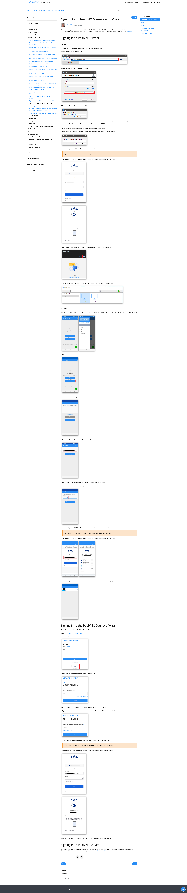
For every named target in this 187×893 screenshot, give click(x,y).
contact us (129, 31)
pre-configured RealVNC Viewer (99, 122)
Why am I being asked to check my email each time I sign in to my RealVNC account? (43, 109)
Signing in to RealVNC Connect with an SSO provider (41, 97)
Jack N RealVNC (70, 24)
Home (31, 17)
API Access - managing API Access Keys (39, 51)
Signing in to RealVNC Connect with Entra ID (41, 101)
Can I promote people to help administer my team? (43, 58)
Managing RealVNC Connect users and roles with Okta (42, 93)
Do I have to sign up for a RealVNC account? (41, 64)
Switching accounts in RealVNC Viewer (39, 106)
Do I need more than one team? (38, 66)
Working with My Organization (37, 80)
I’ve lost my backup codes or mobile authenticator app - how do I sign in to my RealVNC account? (43, 84)
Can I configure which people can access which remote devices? (42, 55)
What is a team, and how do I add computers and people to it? (42, 43)
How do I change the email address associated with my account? (43, 70)
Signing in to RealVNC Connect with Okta (40, 103)
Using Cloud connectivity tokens (102, 851)
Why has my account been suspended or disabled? (43, 113)
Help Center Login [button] (155, 2)
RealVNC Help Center (33, 10)
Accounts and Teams (58, 10)
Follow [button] (134, 17)
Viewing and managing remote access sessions (42, 40)
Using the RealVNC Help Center (132, 2)
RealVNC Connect (45, 10)
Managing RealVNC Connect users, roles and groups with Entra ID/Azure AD (41, 88)
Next (135, 864)
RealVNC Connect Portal (75, 633)
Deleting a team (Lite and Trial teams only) (41, 61)
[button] (77, 857)
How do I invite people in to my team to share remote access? (41, 77)
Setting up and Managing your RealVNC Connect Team (42, 48)
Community (146, 2)
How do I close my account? (36, 73)
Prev (63, 864)
